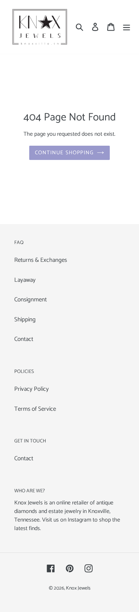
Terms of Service (35, 409)
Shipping (25, 320)
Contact (23, 339)
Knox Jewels (78, 588)
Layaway (25, 280)
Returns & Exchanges (40, 260)
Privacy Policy (31, 389)
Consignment (30, 300)
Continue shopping (64, 152)
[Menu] (126, 27)
